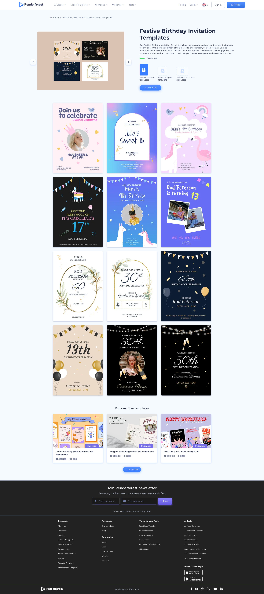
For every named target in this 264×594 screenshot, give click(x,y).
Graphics (54, 17)
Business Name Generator (195, 549)
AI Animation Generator (194, 531)
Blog (104, 531)
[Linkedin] (221, 589)
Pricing (182, 5)
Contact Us (62, 531)
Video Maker (144, 549)
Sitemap (61, 558)
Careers (61, 535)
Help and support (65, 540)
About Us (62, 526)
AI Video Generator (192, 526)
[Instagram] (196, 589)
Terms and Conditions (67, 554)
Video (104, 542)
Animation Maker (146, 531)
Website (105, 556)
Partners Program (65, 563)
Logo (104, 547)
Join (165, 501)
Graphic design (108, 551)
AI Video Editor (190, 535)
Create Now (150, 88)
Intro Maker (144, 540)
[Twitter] (208, 589)
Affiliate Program (65, 544)
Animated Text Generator (149, 544)
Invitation (67, 17)
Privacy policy (64, 549)
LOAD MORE (132, 469)
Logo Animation (146, 535)
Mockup (105, 561)
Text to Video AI (190, 540)
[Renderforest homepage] (31, 5)
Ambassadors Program (67, 568)
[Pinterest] (202, 589)
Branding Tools (108, 526)
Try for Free (236, 5)
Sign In (218, 5)
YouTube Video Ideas (193, 558)
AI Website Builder (192, 544)
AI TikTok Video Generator (195, 554)
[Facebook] (191, 589)
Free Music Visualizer (147, 526)
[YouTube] (215, 589)
